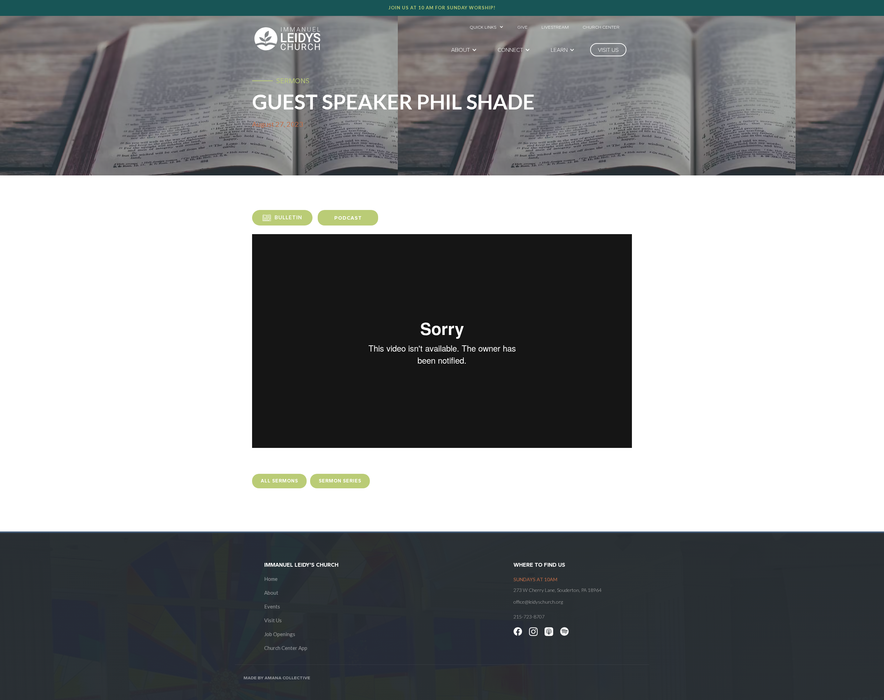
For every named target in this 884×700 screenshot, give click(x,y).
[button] (486, 25)
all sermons (279, 481)
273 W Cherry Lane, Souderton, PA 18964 (557, 590)
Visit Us (273, 620)
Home (271, 579)
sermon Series (340, 481)
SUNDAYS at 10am (535, 579)
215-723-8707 (529, 617)
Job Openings (279, 634)
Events (272, 606)
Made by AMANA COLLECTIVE (276, 677)
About (271, 592)
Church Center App (285, 648)
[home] (287, 38)
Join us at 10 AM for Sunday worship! (442, 7)
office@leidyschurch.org (538, 602)
